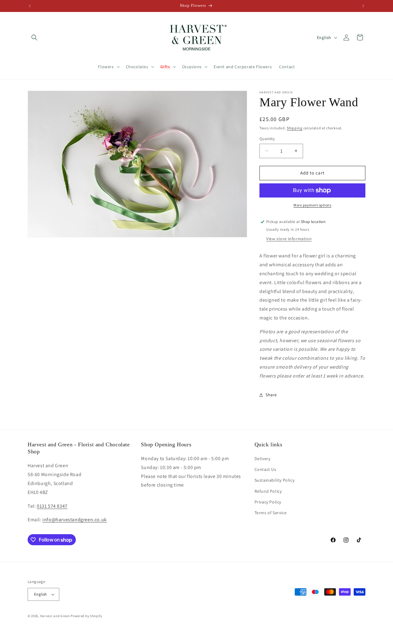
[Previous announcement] (30, 6)
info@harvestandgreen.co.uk (74, 519)
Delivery (262, 458)
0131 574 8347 (52, 506)
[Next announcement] (363, 6)
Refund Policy (268, 491)
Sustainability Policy (275, 480)
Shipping (294, 128)
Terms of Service (271, 512)
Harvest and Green (55, 616)
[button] (34, 37)
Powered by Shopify (86, 616)
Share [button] (271, 394)
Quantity (267, 138)
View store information (289, 238)
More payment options (312, 205)
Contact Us (265, 469)
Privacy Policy (268, 502)
